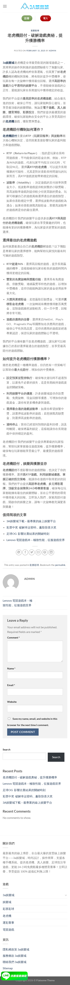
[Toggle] (65, 895)
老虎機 (10, 121)
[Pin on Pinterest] (45, 552)
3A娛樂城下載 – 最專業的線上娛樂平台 (31, 521)
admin (52, 50)
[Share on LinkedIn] (51, 552)
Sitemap (8, 968)
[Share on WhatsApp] (19, 552)
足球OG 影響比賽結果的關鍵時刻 (27, 533)
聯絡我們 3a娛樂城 (14, 962)
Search (6, 749)
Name (11, 668)
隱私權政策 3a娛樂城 (16, 949)
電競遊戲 (8, 929)
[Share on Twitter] (32, 552)
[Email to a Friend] (38, 552)
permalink (60, 565)
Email (11, 685)
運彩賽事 (8, 922)
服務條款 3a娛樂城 (14, 955)
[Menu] (5, 6)
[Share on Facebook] (25, 552)
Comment (13, 637)
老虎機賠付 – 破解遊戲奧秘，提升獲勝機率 (30, 777)
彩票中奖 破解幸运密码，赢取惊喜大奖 (31, 527)
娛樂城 (7, 902)
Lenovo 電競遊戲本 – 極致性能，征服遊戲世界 (35, 540)
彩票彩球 (35, 30)
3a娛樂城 (8, 62)
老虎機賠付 (10, 135)
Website (12, 701)
